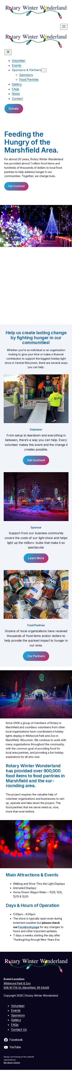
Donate (14, 108)
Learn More (36, 558)
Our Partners (36, 656)
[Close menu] (8, 52)
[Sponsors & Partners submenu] (44, 70)
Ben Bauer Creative (12, 1063)
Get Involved (16, 186)
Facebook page (28, 927)
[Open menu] (64, 27)
